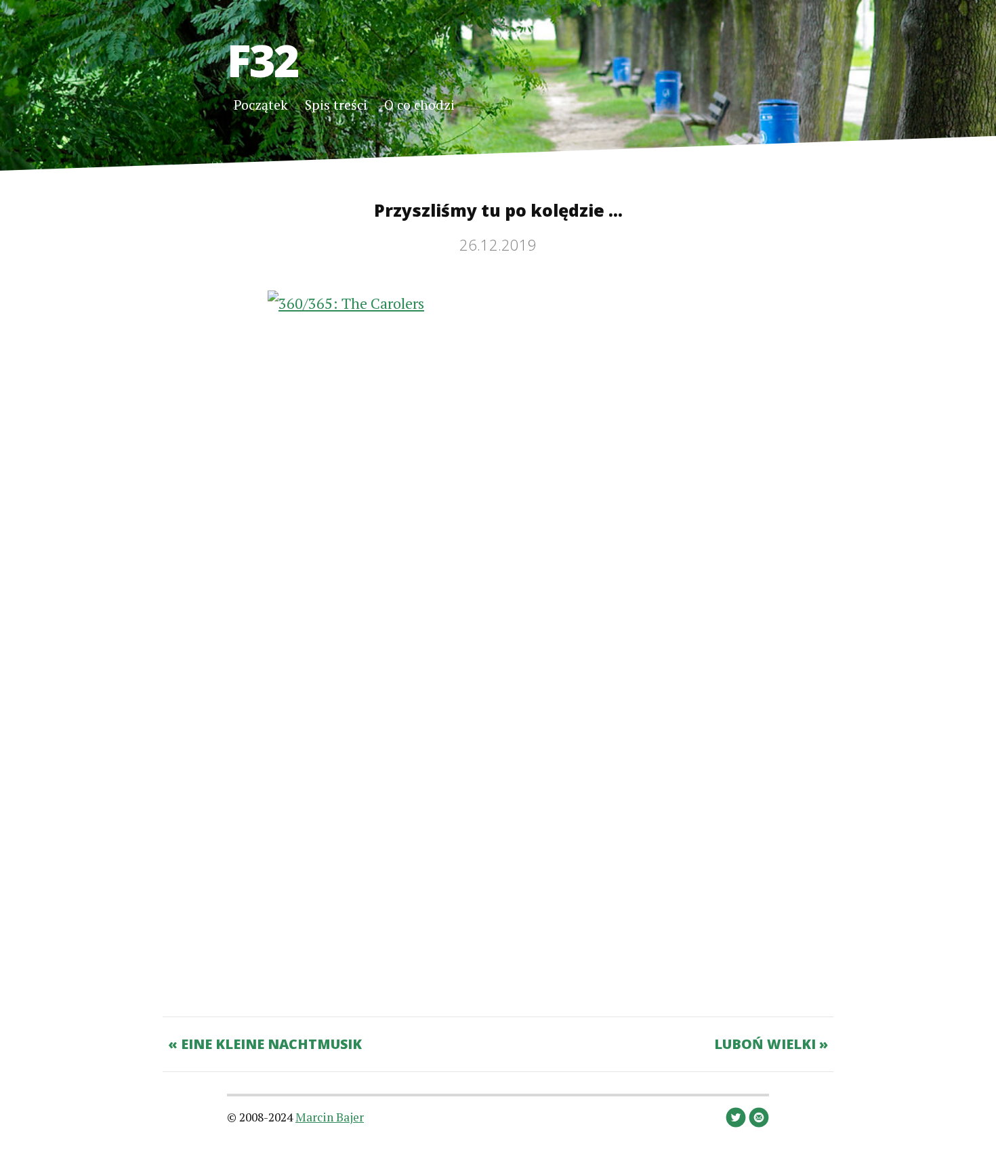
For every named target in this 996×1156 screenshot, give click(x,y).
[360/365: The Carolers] (498, 637)
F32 (262, 59)
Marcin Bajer (329, 1117)
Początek (261, 104)
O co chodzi (419, 104)
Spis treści (336, 104)
